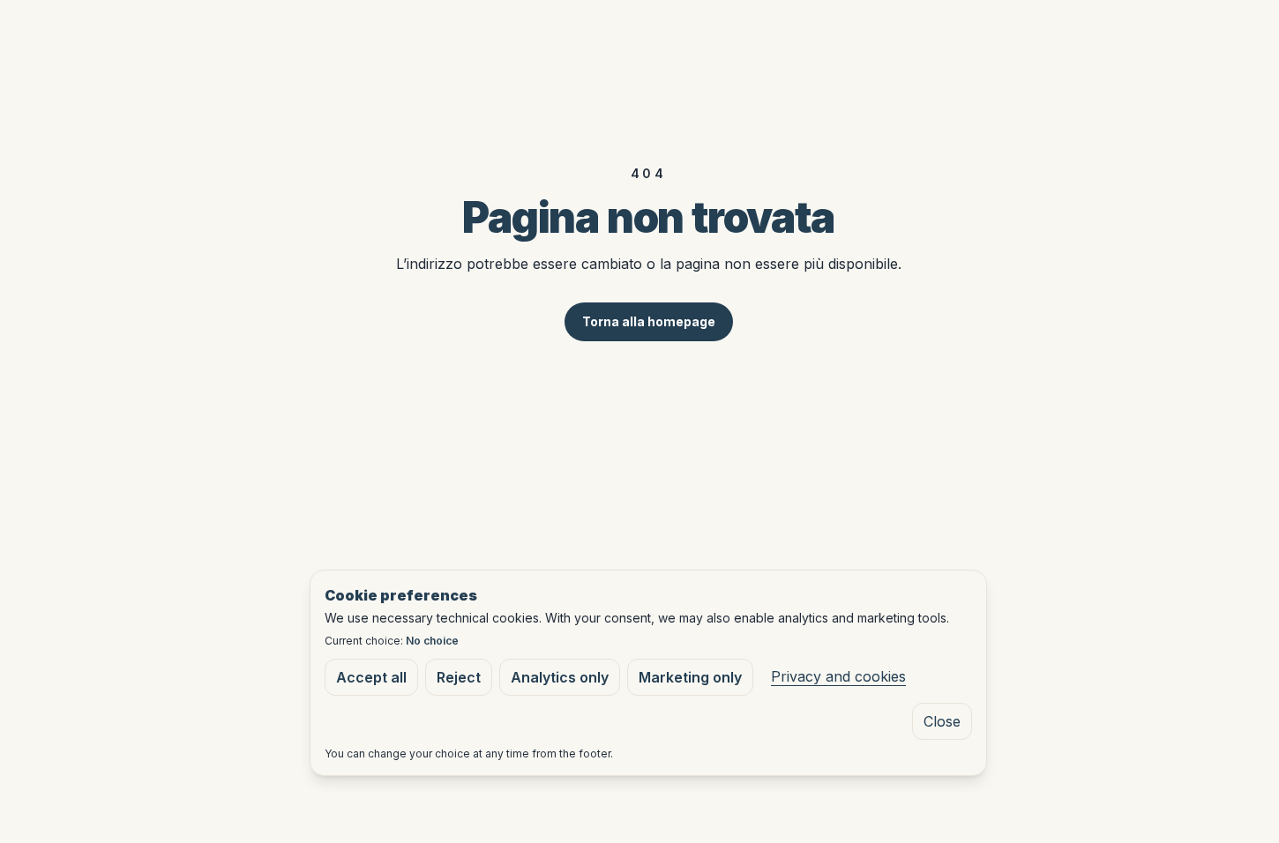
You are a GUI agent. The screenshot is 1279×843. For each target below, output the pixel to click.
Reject (459, 677)
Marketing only (690, 677)
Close (942, 721)
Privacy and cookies (838, 676)
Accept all (371, 677)
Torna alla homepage (648, 321)
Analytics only (560, 677)
